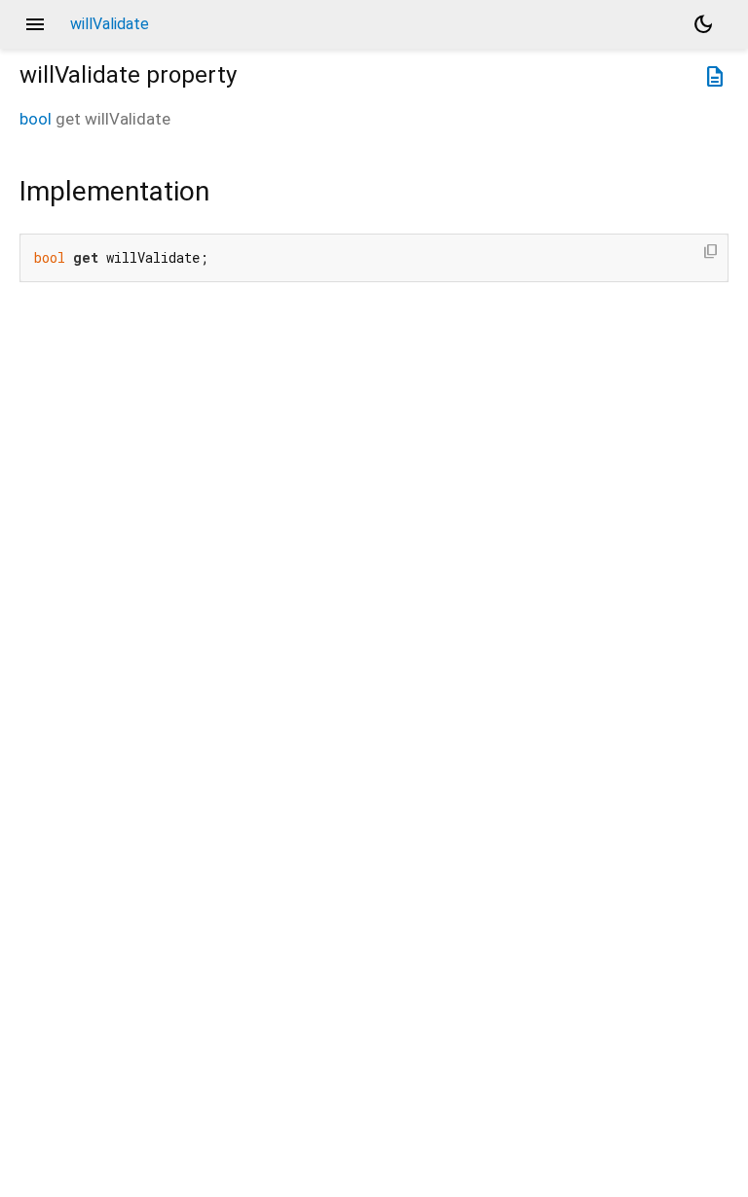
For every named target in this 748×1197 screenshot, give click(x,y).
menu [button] (35, 24)
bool (35, 118)
